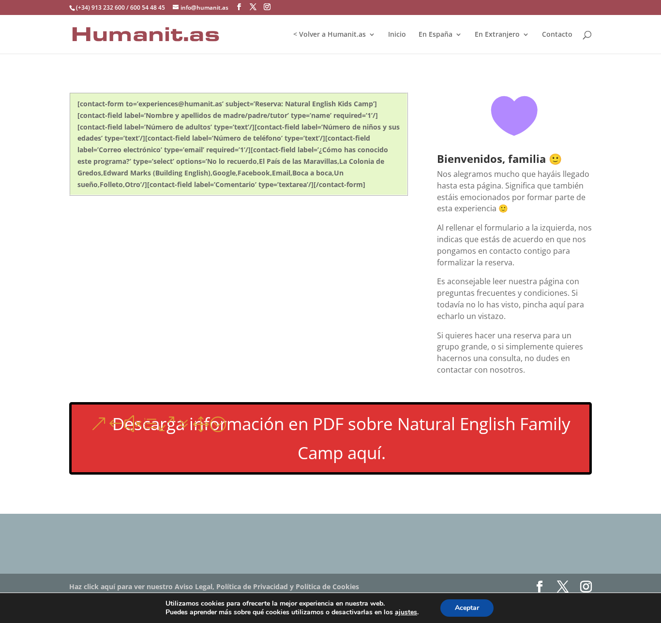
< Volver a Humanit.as (329, 35)
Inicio (397, 35)
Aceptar (467, 607)
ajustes (406, 612)
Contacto (557, 35)
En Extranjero (497, 35)
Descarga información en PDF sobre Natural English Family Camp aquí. (341, 438)
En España (435, 35)
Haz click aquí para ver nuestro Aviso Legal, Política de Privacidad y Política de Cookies (214, 586)
